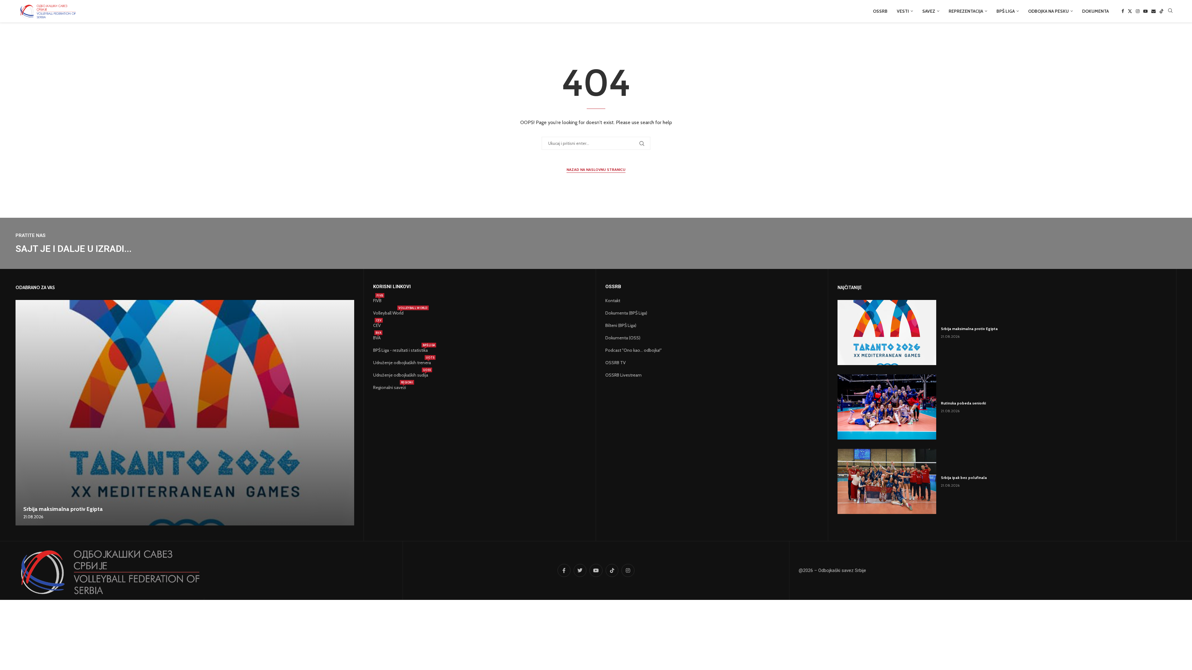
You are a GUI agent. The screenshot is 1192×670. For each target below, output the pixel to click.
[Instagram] (1138, 11)
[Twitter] (1129, 11)
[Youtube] (1145, 11)
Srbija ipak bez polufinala (964, 477)
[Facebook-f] (564, 570)
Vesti (903, 11)
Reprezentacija (966, 11)
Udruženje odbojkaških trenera (402, 362)
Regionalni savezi (389, 387)
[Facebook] (1122, 11)
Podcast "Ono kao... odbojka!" (633, 350)
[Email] (1153, 11)
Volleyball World (388, 313)
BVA (377, 338)
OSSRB (880, 11)
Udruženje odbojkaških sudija (400, 375)
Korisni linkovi (392, 286)
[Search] (1170, 11)
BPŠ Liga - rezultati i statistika (400, 350)
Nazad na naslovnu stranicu (596, 169)
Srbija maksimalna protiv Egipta (63, 509)
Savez (928, 11)
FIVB (377, 300)
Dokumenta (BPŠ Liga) (626, 313)
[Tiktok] (1161, 11)
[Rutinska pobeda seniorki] (887, 407)
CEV (377, 325)
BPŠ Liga (1005, 11)
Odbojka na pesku (1048, 11)
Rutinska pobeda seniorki (963, 403)
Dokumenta (1095, 11)
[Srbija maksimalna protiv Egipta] (185, 412)
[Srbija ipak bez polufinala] (887, 481)
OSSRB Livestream (623, 375)
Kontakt (612, 300)
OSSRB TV (615, 362)
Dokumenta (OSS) (622, 338)
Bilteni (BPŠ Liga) (620, 325)
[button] (21, 412)
